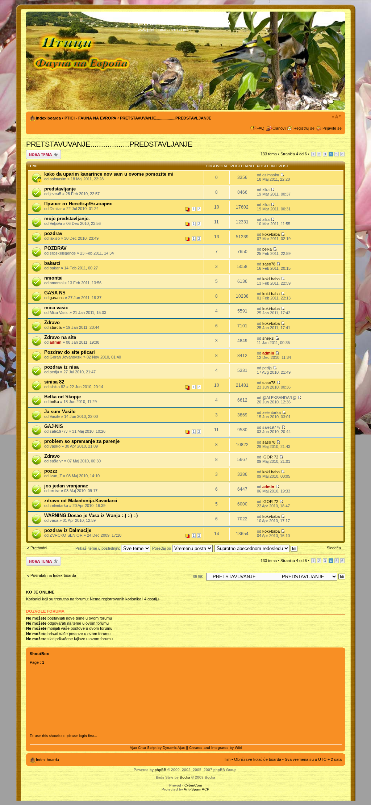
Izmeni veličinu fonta (336, 116)
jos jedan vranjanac (66, 486)
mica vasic (56, 307)
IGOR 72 (270, 457)
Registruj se (303, 128)
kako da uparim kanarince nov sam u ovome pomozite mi (109, 174)
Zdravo (52, 322)
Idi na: (198, 576)
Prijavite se (332, 128)
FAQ (260, 128)
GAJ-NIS (53, 426)
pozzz (51, 471)
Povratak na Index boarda (53, 575)
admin (56, 342)
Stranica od (293, 154)
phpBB (160, 770)
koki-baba (271, 234)
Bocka (185, 777)
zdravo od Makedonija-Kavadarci (80, 500)
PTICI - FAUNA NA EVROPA (90, 118)
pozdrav (53, 233)
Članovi (278, 128)
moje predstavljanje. (67, 218)
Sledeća (334, 548)
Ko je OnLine (40, 592)
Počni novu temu (40, 152)
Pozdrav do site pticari (69, 352)
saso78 (268, 264)
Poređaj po (162, 548)
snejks (268, 338)
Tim (227, 759)
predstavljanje (60, 189)
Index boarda (48, 118)
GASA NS (55, 292)
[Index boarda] (83, 60)
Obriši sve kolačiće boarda (257, 759)
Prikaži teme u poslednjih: (98, 548)
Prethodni (38, 548)
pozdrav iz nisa (61, 367)
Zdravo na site (60, 337)
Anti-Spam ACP (196, 789)
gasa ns (57, 297)
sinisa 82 (54, 382)
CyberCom (193, 785)
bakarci (52, 263)
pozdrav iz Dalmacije (67, 530)
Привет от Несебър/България (78, 203)
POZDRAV (55, 248)
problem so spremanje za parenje (82, 441)
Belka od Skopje (62, 396)
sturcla (56, 327)
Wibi (238, 748)
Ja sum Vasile (59, 411)
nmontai (53, 278)
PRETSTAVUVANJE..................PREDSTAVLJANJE (165, 118)
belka (267, 249)
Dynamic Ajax (174, 748)
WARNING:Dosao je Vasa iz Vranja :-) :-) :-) (91, 515)
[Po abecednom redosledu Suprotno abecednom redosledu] (256, 548)
